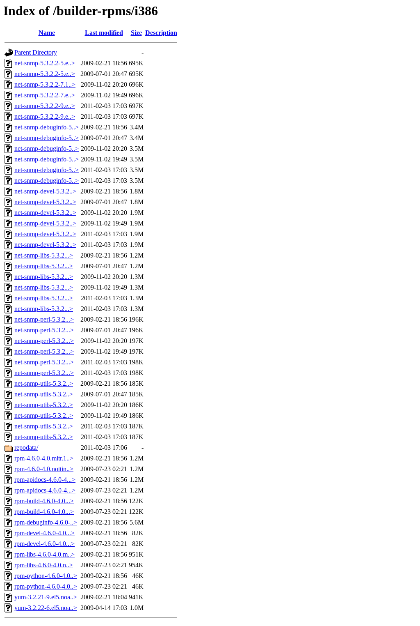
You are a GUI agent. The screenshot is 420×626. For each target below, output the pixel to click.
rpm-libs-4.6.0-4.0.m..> (44, 554)
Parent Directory (35, 52)
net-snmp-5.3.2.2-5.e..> (44, 63)
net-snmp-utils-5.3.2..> (43, 383)
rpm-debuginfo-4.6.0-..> (45, 522)
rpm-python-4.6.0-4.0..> (45, 575)
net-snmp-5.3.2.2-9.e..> (44, 105)
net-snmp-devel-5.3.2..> (45, 191)
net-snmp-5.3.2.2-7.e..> (44, 95)
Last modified (104, 32)
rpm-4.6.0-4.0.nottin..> (43, 468)
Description (161, 32)
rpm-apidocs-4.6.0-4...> (44, 479)
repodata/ (26, 447)
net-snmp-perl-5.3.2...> (44, 319)
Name (47, 32)
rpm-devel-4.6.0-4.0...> (44, 532)
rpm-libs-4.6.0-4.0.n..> (43, 565)
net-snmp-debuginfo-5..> (46, 127)
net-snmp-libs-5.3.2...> (43, 255)
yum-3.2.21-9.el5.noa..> (45, 597)
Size (136, 32)
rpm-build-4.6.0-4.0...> (44, 500)
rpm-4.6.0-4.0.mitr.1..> (43, 458)
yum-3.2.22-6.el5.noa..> (45, 607)
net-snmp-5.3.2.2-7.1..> (44, 84)
